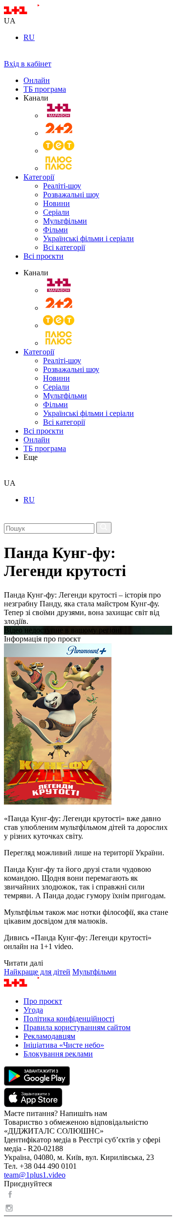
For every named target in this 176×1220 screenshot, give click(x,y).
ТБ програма (44, 89)
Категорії (38, 177)
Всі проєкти (43, 256)
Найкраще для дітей (37, 972)
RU (29, 37)
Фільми (55, 230)
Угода (33, 1010)
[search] (7, 474)
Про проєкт (42, 1001)
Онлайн (36, 80)
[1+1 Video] (34, 12)
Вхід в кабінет (27, 64)
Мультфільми (65, 221)
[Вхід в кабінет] (8, 55)
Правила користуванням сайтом (77, 1027)
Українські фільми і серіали (88, 238)
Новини (56, 203)
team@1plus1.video (35, 1175)
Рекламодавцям (49, 1036)
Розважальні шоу (71, 194)
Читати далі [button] (23, 963)
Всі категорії (64, 247)
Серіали (56, 212)
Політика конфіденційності (68, 1018)
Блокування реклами (58, 1054)
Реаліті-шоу (62, 186)
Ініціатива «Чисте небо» (63, 1045)
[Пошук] (103, 528)
